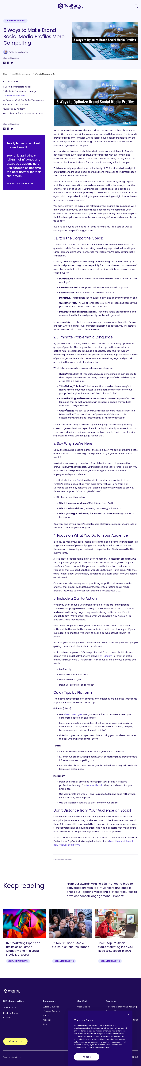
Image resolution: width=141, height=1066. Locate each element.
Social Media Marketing (15, 20)
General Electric (94, 785)
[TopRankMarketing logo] (70, 6)
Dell (79, 480)
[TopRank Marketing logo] (12, 991)
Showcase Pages (73, 714)
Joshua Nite (23, 52)
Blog (5, 74)
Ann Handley (105, 656)
